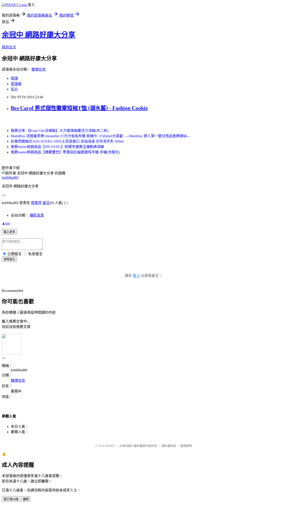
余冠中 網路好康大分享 (38, 35)
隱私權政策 (168, 445)
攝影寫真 (37, 215)
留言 (46, 203)
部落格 (16, 84)
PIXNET (110, 445)
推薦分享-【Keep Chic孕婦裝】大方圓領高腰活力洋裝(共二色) (59, 130)
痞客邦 (36, 203)
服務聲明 (186, 445)
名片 (14, 89)
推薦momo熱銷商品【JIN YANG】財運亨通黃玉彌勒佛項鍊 (57, 147)
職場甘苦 (38, 69)
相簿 (14, 78)
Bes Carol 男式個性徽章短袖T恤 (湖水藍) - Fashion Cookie (79, 108)
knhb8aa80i (10, 177)
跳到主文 (9, 47)
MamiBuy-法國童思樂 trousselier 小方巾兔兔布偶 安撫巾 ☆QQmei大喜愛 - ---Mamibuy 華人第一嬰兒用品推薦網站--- (100, 136)
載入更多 (9, 232)
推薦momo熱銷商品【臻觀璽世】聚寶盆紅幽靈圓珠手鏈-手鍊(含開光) (65, 152)
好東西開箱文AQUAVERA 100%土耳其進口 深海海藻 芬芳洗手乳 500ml (67, 141)
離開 (26, 499)
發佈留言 (9, 259)
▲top (6, 223)
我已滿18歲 (11, 499)
